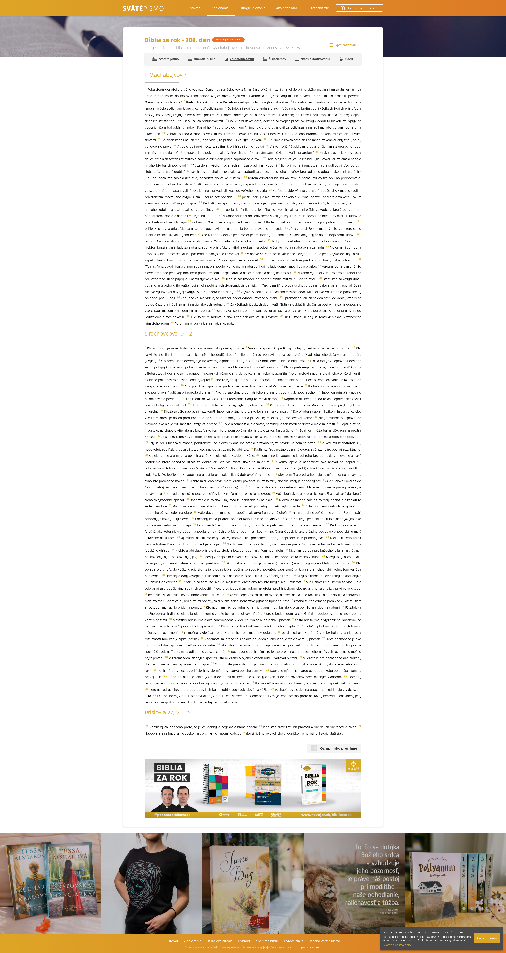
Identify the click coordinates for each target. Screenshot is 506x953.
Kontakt (244, 941)
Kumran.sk (316, 947)
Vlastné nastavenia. (397, 945)
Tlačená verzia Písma (324, 941)
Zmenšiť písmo (205, 59)
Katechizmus (319, 8)
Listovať (194, 8)
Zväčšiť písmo (168, 59)
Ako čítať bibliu (267, 941)
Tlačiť (349, 59)
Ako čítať (288, 8)
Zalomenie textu (242, 59)
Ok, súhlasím (487, 938)
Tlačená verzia (362, 8)
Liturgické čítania (252, 8)
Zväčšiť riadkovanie (315, 59)
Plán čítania (192, 941)
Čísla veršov (277, 59)
